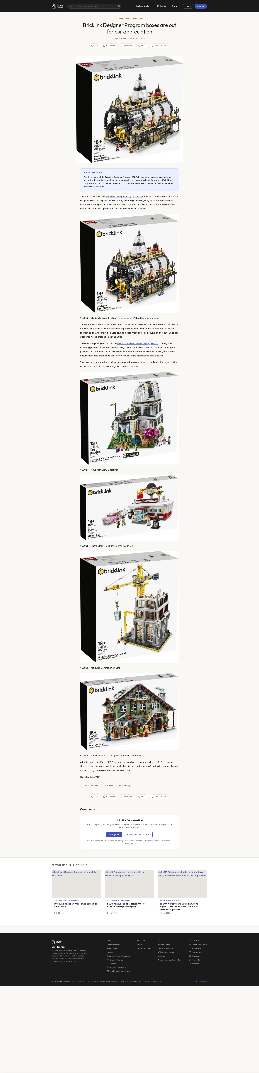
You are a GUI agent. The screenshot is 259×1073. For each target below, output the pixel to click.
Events (163, 6)
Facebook (196, 948)
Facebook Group (199, 944)
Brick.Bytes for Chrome (120, 971)
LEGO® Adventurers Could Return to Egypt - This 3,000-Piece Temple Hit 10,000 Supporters (179, 907)
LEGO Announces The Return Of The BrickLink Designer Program (126, 905)
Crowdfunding (124, 785)
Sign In (115, 834)
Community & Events (170, 901)
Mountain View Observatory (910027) (138, 343)
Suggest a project (118, 967)
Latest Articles (113, 944)
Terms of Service (165, 948)
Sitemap (161, 956)
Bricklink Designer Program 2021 (124, 196)
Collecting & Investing (129, 18)
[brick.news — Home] (58, 6)
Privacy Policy (164, 944)
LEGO (84, 785)
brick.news (122, 38)
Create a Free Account (138, 834)
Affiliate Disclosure (166, 952)
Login (188, 6)
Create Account (144, 948)
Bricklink (94, 785)
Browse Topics (116, 960)
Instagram (197, 952)
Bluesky (195, 956)
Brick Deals (112, 948)
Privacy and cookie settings (170, 960)
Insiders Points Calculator (118, 956)
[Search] (119, 6)
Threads (195, 963)
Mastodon (196, 960)
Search (113, 963)
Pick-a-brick (108, 785)
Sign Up (200, 6)
